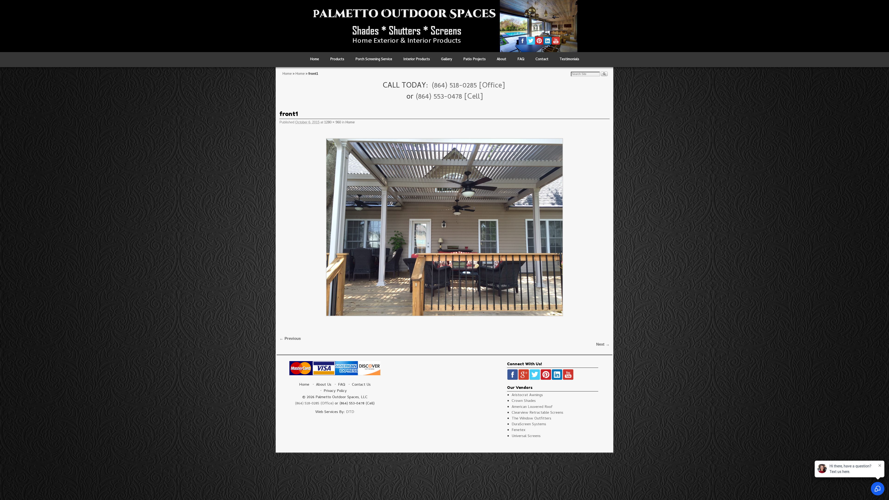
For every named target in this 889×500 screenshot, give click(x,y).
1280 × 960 (332, 122)
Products (337, 59)
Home (314, 59)
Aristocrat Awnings (527, 395)
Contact (541, 59)
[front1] (444, 227)
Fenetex (519, 430)
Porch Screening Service (373, 59)
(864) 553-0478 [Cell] (449, 97)
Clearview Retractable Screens (537, 413)
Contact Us (361, 385)
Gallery (446, 59)
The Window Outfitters (531, 419)
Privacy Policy (335, 391)
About (501, 59)
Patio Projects (474, 59)
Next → (603, 344)
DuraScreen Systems (529, 424)
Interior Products (416, 59)
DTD (350, 412)
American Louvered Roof (532, 407)
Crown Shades (524, 401)
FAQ (520, 59)
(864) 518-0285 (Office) (314, 403)
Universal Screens (526, 436)
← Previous (290, 338)
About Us (323, 385)
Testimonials (569, 59)
